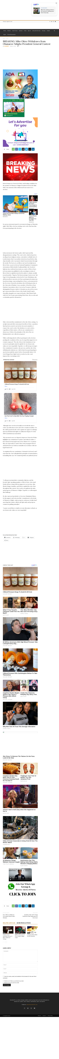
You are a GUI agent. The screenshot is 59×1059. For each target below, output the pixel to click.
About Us (39, 1015)
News (5, 30)
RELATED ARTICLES (9, 923)
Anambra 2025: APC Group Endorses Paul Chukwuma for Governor (30, 916)
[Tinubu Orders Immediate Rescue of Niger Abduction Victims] (8, 930)
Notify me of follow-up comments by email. (14, 981)
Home (4, 38)
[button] (54, 30)
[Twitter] (53, 21)
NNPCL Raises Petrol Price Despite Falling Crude (20, 936)
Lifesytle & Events (36, 30)
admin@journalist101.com (32, 1004)
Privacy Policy (50, 1015)
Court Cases (15, 30)
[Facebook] (50, 21)
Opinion (21, 30)
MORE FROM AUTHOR (24, 923)
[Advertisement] (29, 10)
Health (48, 30)
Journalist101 (6, 46)
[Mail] (52, 21)
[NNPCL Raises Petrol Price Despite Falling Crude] (20, 930)
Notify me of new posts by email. (11, 982)
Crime (25, 30)
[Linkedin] (33, 149)
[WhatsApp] (13, 149)
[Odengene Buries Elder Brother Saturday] (32, 930)
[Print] (23, 149)
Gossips (43, 30)
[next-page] (6, 942)
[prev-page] (4, 942)
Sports (29, 30)
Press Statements (11, 34)
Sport (5, 34)
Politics (9, 30)
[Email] (29, 149)
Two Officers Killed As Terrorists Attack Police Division (9, 916)
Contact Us (44, 1015)
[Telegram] (26, 149)
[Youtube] (55, 21)
